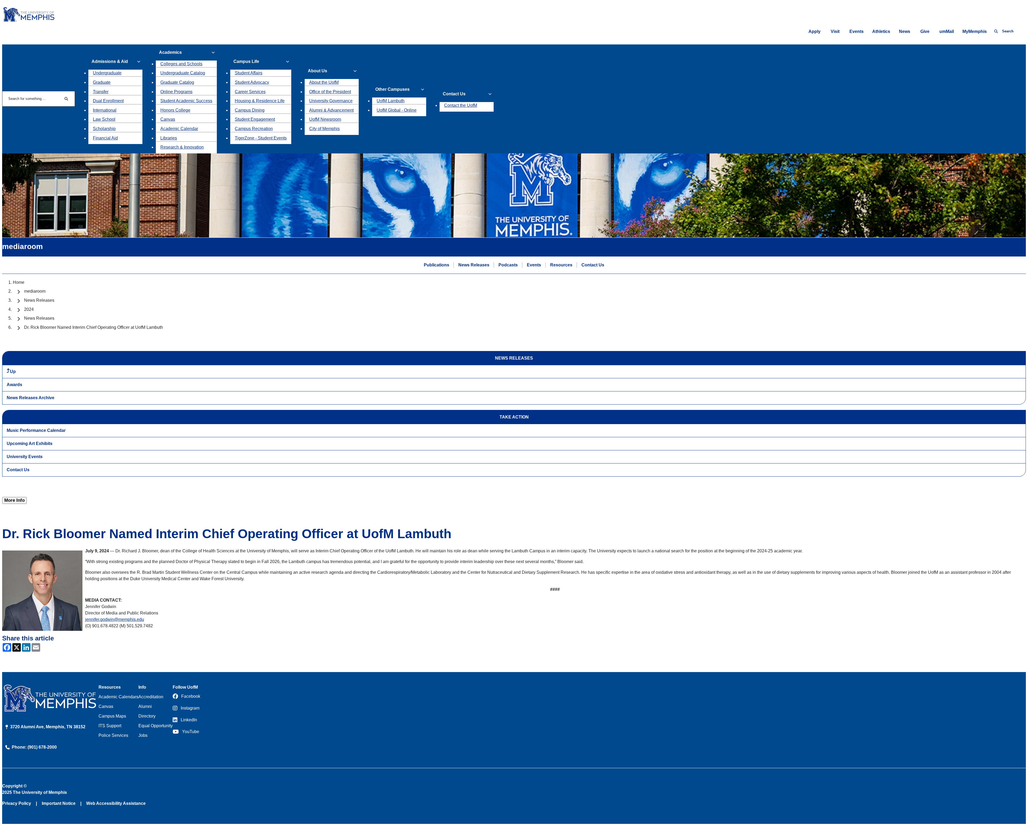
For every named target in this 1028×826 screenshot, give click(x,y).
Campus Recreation (254, 128)
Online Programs (176, 91)
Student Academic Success (186, 101)
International (104, 110)
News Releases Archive (30, 397)
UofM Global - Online (397, 110)
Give (924, 31)
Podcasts (508, 265)
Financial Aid (105, 138)
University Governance (331, 101)
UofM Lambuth (391, 101)
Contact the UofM (460, 105)
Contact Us (592, 265)
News (904, 31)
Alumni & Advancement (331, 110)
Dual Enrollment (108, 101)
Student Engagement (255, 119)
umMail (946, 31)
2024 (29, 309)
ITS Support (110, 725)
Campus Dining (249, 110)
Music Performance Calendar (36, 430)
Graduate (102, 82)
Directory (147, 716)
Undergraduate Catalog (182, 73)
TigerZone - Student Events (261, 138)
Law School (104, 119)
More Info (14, 500)
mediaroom (35, 291)
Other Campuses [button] (392, 89)
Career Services (250, 91)
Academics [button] (170, 52)
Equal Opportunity (155, 725)
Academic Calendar (179, 128)
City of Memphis (324, 128)
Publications (436, 265)
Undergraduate (107, 73)
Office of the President (330, 91)
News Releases (473, 265)
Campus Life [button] (246, 61)
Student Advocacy (252, 82)
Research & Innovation (182, 147)
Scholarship (104, 128)
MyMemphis (974, 31)
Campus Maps (112, 716)
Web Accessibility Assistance (116, 803)
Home (18, 282)
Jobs (143, 735)
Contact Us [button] (454, 94)
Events (856, 31)
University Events (25, 456)
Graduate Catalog (177, 82)
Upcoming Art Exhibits (29, 443)
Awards (14, 384)
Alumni (145, 706)
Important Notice (58, 803)
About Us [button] (317, 71)
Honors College (175, 110)
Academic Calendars (118, 697)
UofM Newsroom (325, 119)
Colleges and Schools (181, 64)
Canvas (167, 119)
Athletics (881, 31)
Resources (561, 265)
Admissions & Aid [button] (110, 61)
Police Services (113, 735)
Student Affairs (248, 73)
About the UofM (324, 82)
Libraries (168, 138)
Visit (835, 31)
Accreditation (150, 697)
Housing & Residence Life (260, 101)
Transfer (100, 91)
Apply (814, 31)
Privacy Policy (16, 803)
